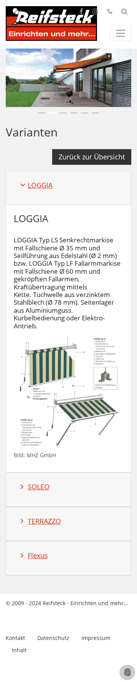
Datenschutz (53, 637)
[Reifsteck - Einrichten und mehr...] (51, 23)
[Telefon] (110, 11)
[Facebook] (81, 11)
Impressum (95, 637)
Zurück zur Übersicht (92, 156)
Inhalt (19, 650)
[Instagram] (95, 11)
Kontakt (15, 637)
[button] (42, 113)
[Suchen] (124, 11)
